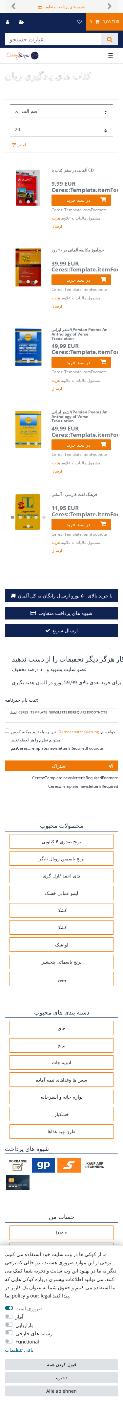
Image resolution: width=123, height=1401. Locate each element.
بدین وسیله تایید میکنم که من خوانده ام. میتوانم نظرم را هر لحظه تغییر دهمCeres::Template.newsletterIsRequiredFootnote (63, 740)
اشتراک (59, 766)
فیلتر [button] (22, 144)
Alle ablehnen (61, 1391)
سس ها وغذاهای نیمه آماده (61, 1080)
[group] (28, 187)
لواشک (61, 945)
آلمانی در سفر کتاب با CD (72, 170)
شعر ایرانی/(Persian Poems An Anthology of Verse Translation (79, 334)
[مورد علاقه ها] (80, 22)
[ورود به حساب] (8, 22)
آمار (19, 1316)
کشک (61, 910)
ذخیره (61, 1377)
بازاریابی (24, 1325)
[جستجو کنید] (109, 39)
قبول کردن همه (61, 1364)
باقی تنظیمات (19, 1349)
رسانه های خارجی (33, 1333)
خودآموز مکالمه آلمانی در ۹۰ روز (77, 250)
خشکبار (61, 1114)
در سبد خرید (78, 200)
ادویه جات (61, 1062)
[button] (13, 6)
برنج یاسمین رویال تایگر (62, 858)
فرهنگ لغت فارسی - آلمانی (74, 494)
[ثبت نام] (22, 22)
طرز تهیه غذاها (61, 1131)
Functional (27, 1341)
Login (62, 1232)
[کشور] (68, 22)
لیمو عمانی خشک (61, 893)
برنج (61, 1045)
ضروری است (29, 1308)
